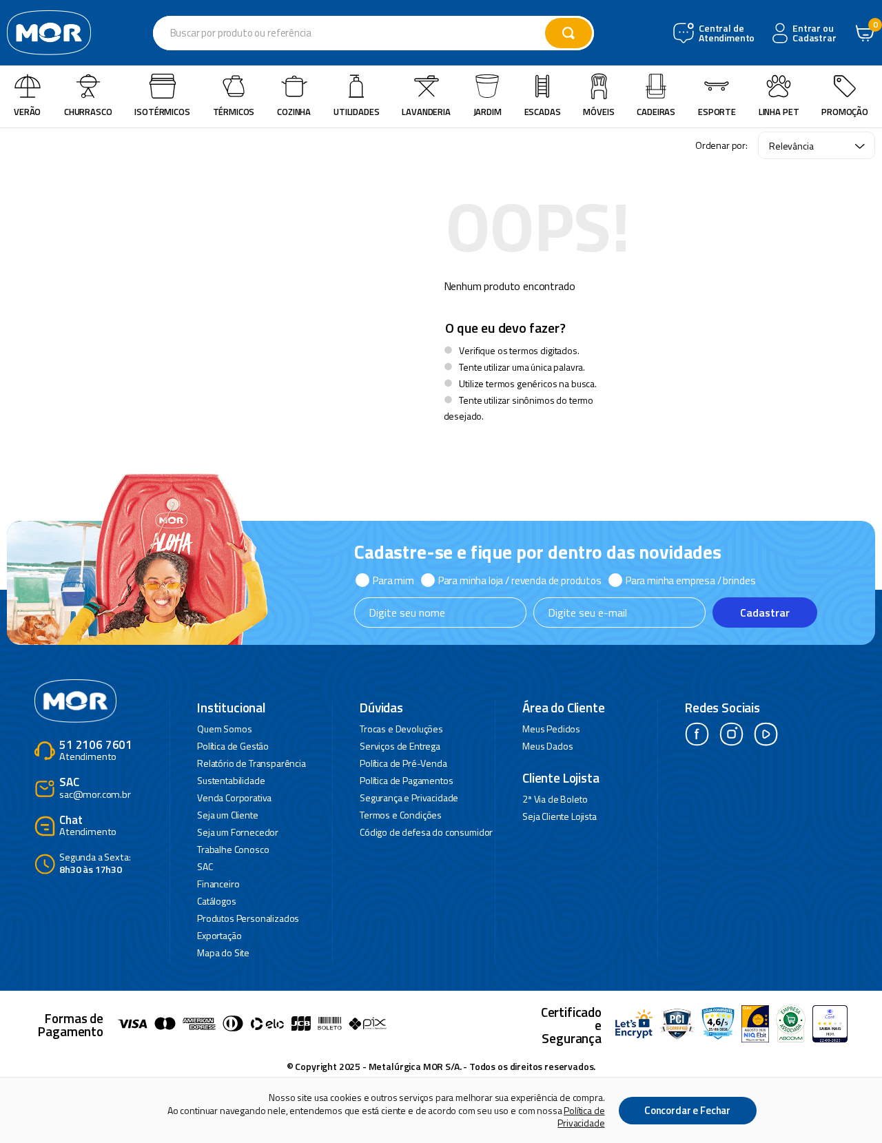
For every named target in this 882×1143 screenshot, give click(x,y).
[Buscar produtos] (568, 33)
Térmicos (234, 112)
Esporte (717, 112)
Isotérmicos (161, 112)
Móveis (598, 112)
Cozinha (294, 112)
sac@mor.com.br (95, 788)
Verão (27, 112)
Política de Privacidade (580, 1116)
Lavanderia (426, 112)
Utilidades (356, 112)
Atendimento (95, 751)
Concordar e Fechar (687, 1110)
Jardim (487, 112)
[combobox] (373, 33)
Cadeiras (656, 112)
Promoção (844, 112)
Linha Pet (779, 112)
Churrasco (88, 112)
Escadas (542, 112)
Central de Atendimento (725, 33)
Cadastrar (765, 612)
